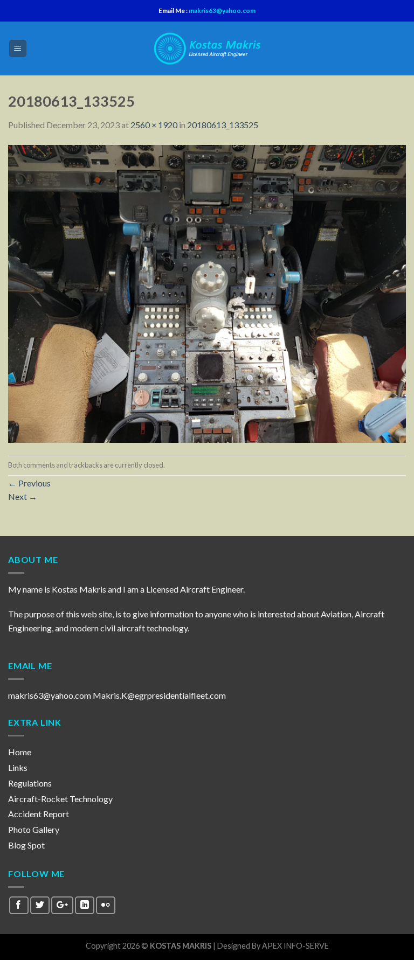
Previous (29, 483)
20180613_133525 (222, 125)
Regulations (30, 783)
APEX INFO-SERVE (295, 945)
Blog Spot (26, 845)
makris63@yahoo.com (222, 10)
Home (19, 752)
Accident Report (38, 814)
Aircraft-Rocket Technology (60, 799)
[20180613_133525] (207, 292)
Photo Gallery (33, 829)
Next (22, 496)
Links (17, 767)
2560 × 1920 (153, 125)
